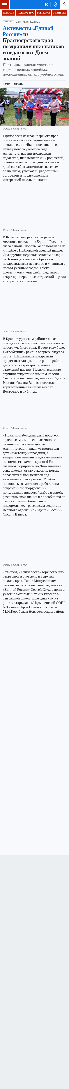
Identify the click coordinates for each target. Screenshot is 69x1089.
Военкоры (43, 12)
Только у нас (25, 12)
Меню (4, 4)
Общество (8, 22)
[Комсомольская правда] (22, 5)
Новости (8, 12)
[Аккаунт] (64, 4)
